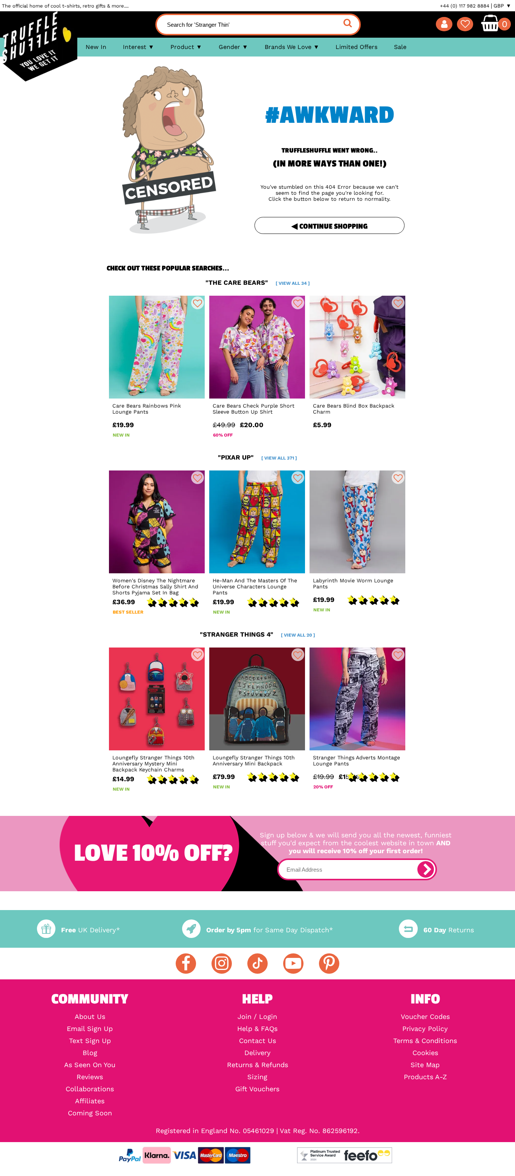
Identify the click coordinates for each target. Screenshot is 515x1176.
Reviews (90, 1077)
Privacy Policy (425, 1028)
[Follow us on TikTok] (257, 963)
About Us (90, 1016)
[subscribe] (425, 869)
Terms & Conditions (425, 1040)
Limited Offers (356, 46)
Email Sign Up (90, 1028)
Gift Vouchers (257, 1089)
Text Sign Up (90, 1040)
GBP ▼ (502, 5)
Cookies (425, 1052)
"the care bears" (257, 282)
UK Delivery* (90, 930)
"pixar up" (257, 457)
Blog (90, 1052)
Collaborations (90, 1089)
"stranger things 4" (257, 634)
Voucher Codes (425, 1016)
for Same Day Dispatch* (269, 930)
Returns (448, 930)
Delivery (257, 1052)
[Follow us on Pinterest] (329, 963)
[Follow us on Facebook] (186, 963)
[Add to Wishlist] (197, 302)
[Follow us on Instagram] (222, 963)
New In (96, 46)
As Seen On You (89, 1064)
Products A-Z (425, 1077)
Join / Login (257, 1016)
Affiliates (89, 1101)
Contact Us (257, 1040)
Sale (400, 46)
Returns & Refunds (257, 1064)
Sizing (257, 1077)
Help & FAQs (257, 1028)
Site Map (425, 1064)
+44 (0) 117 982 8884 (464, 6)
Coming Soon (90, 1113)
